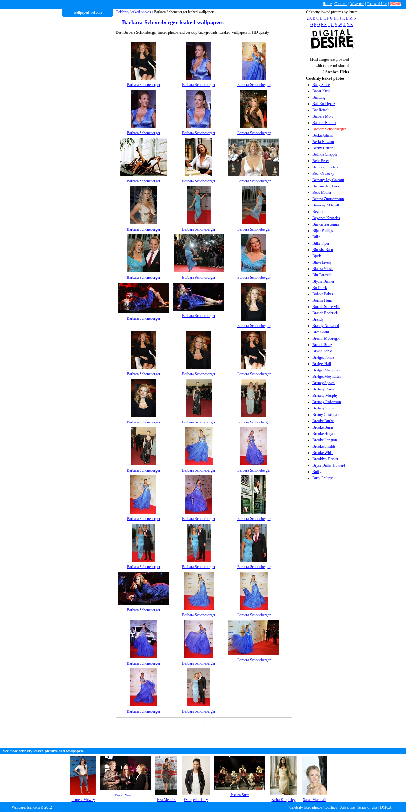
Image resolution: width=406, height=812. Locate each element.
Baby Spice (321, 84)
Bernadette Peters (325, 167)
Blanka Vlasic (322, 268)
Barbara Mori (322, 116)
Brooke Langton (324, 440)
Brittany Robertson (326, 402)
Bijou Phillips (322, 230)
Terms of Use (377, 4)
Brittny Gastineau (325, 414)
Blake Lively (321, 262)
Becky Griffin (322, 148)
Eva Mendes (166, 799)
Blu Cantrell (321, 275)
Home (327, 4)
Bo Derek (319, 287)
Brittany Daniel (323, 389)
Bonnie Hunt (322, 300)
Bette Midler (321, 192)
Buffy (316, 471)
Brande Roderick (325, 313)
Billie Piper (320, 243)
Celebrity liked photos (305, 807)
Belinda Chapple (324, 154)
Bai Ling (318, 97)
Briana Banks (322, 351)
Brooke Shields (324, 446)
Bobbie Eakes (322, 294)
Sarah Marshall (314, 799)
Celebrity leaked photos (133, 12)
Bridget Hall (321, 364)
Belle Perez (320, 161)
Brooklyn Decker (325, 459)
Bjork (316, 256)
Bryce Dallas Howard (328, 465)
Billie (316, 237)
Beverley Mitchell (325, 205)
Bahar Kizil (321, 91)
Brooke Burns (323, 427)
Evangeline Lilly (196, 799)
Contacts (340, 4)
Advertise (357, 4)
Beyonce (318, 211)
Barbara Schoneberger (329, 129)
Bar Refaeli (320, 110)
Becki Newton (323, 142)
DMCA (395, 4)
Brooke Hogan (323, 433)
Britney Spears (323, 383)
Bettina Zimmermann (328, 199)
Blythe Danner (323, 281)
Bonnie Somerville (326, 306)
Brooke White (322, 452)
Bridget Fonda (323, 357)
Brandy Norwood (325, 326)
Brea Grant (320, 332)
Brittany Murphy (325, 395)
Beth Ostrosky (323, 173)
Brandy (318, 319)
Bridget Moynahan (326, 376)
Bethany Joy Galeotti (328, 180)
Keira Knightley (284, 799)
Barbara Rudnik (324, 123)
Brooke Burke (323, 421)
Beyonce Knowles (326, 218)
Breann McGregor (326, 338)
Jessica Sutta (239, 795)
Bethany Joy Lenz (325, 186)
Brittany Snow (323, 408)
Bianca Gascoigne (325, 224)
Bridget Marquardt (326, 370)
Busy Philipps (323, 478)
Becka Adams (322, 135)
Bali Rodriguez (323, 104)
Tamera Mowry (83, 799)
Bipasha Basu (322, 249)
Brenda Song (322, 345)
